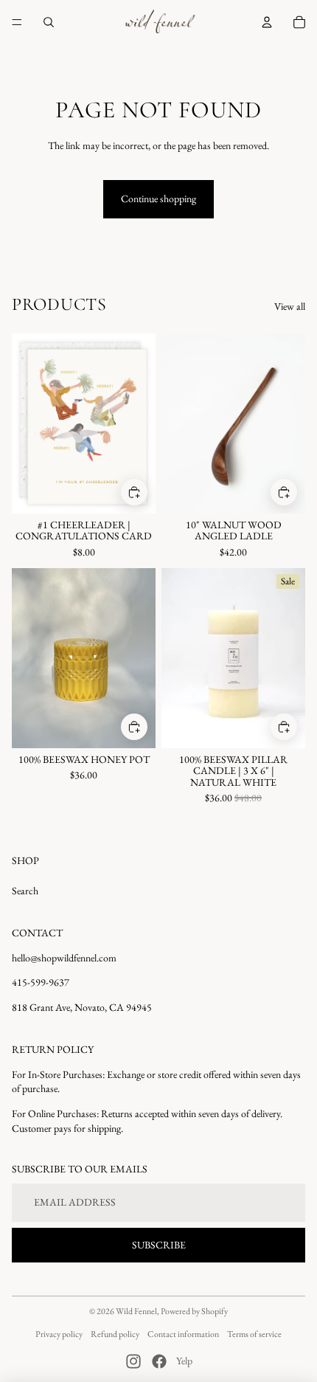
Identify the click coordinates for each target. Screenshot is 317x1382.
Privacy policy (59, 1334)
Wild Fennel (136, 1311)
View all (289, 306)
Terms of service (254, 1334)
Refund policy (115, 1334)
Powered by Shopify (194, 1311)
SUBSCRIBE (159, 1244)
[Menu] (17, 22)
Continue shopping (158, 198)
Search (25, 890)
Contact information (183, 1334)
